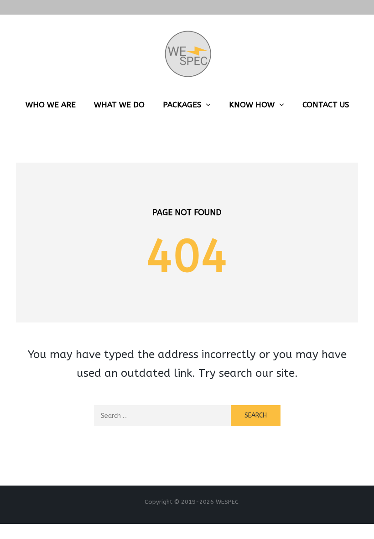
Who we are (51, 104)
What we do (119, 104)
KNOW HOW (252, 104)
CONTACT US (325, 104)
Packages (182, 104)
